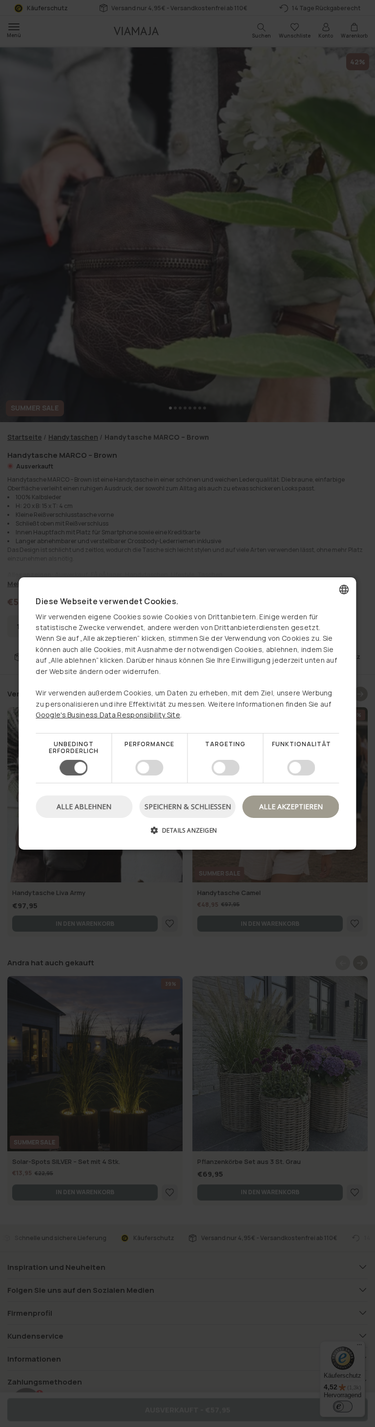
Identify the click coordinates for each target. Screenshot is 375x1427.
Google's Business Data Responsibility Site (108, 714)
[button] (187, 833)
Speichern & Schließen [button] (188, 806)
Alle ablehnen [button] (84, 806)
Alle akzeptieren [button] (291, 806)
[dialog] (187, 713)
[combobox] (344, 589)
